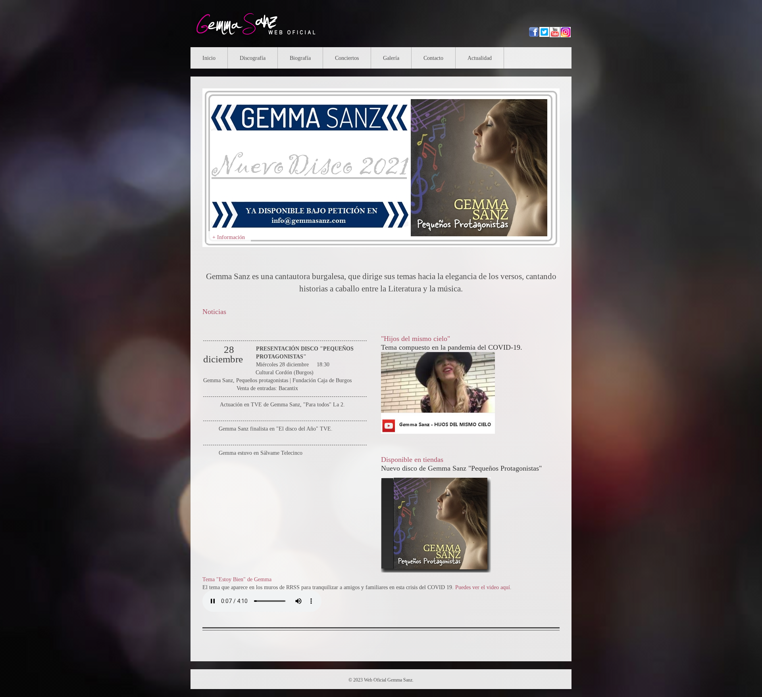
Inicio (209, 58)
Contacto (433, 58)
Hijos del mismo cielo (415, 339)
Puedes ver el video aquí (482, 587)
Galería (391, 58)
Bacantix (288, 388)
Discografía (253, 58)
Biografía (300, 58)
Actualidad (480, 58)
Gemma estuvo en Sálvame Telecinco (260, 453)
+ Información (228, 237)
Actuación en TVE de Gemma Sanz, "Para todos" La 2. (282, 405)
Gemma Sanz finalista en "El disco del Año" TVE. (276, 429)
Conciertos (347, 58)
